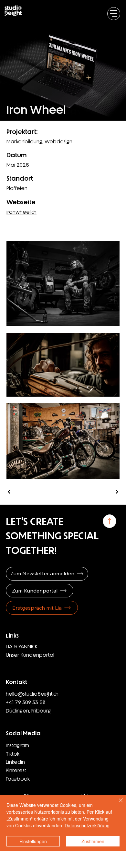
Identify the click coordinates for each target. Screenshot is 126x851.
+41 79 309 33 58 (26, 702)
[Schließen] (117, 804)
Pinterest (16, 770)
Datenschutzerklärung (87, 825)
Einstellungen (33, 841)
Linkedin (15, 762)
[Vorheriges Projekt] (9, 491)
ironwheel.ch (21, 212)
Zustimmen (92, 841)
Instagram (17, 745)
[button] (47, 574)
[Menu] (113, 13)
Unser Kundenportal (30, 655)
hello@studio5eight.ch (32, 694)
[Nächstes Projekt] (117, 491)
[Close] (109, 521)
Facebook (18, 779)
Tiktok (12, 754)
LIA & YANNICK (22, 646)
